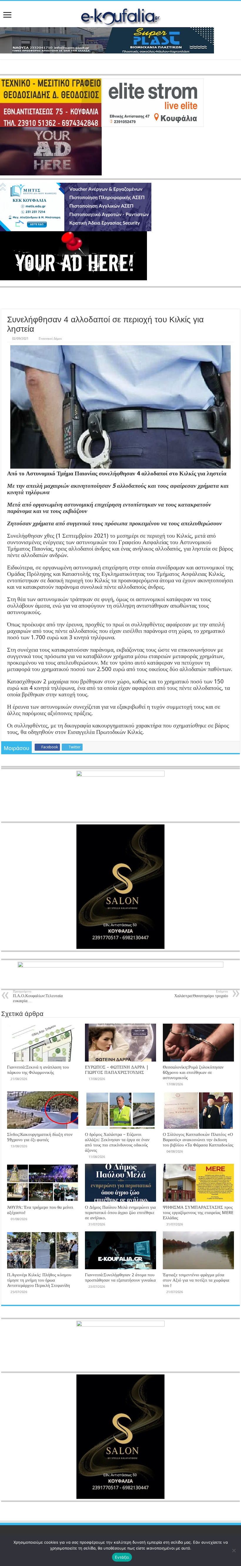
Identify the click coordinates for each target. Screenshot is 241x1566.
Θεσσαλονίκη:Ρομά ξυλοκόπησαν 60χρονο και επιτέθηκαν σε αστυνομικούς (193, 1072)
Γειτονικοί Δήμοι (50, 339)
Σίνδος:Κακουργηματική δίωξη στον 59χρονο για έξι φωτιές (40, 1137)
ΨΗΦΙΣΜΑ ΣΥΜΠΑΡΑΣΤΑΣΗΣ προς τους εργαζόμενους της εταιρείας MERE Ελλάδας (198, 1212)
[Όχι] (234, 1550)
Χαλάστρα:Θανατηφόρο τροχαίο (201, 994)
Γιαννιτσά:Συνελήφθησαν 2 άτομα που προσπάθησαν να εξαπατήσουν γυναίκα (120, 1277)
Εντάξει (122, 1557)
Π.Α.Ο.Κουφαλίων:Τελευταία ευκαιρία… (38, 996)
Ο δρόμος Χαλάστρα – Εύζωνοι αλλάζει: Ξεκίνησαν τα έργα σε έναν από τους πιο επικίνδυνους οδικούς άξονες (117, 1142)
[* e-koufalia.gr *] (120, 16)
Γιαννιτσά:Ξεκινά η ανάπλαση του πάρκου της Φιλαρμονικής (38, 1069)
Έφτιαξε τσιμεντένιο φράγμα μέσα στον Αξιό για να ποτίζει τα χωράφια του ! (196, 1280)
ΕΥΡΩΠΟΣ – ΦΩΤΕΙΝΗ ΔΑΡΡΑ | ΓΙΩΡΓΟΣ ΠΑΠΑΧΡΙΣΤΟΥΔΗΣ (117, 1069)
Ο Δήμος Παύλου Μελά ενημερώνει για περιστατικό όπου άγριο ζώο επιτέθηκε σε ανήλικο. (120, 1212)
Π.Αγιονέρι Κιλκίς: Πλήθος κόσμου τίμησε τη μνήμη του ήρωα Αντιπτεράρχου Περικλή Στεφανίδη (39, 1280)
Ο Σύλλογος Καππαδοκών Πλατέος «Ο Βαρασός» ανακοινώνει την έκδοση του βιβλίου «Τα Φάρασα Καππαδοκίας (198, 1140)
